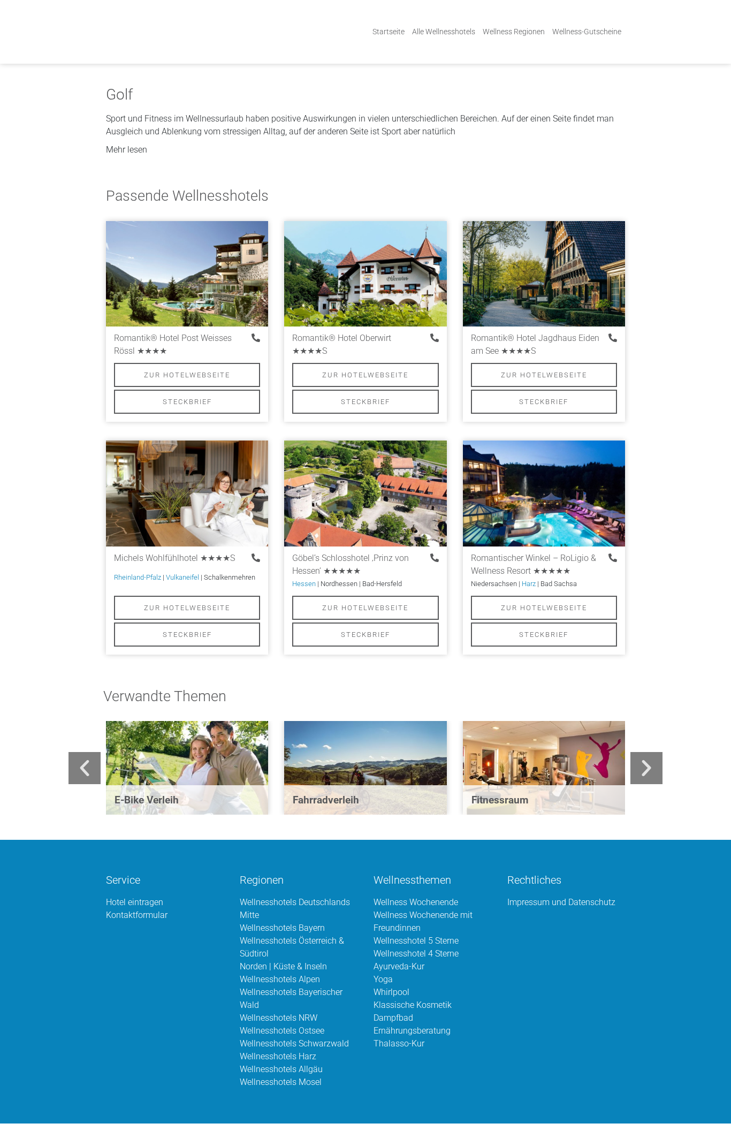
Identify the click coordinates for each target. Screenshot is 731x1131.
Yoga (383, 979)
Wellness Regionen (514, 31)
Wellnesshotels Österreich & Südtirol (292, 947)
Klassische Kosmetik (413, 1005)
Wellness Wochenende (416, 902)
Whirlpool (391, 992)
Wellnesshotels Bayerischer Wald (291, 998)
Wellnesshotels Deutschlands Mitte (295, 908)
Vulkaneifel (182, 577)
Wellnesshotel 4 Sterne (416, 953)
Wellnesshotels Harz (278, 1056)
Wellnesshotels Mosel (281, 1082)
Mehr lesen (126, 150)
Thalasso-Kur (399, 1043)
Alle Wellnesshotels (443, 31)
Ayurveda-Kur (399, 966)
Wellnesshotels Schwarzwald (294, 1043)
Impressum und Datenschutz (561, 902)
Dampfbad (393, 1018)
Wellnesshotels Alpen (280, 979)
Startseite (388, 31)
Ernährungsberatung (412, 1031)
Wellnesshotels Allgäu (281, 1069)
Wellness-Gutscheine (586, 31)
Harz (529, 584)
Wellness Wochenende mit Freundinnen (423, 921)
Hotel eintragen (134, 902)
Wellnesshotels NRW (278, 1018)
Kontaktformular (136, 915)
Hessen (304, 584)
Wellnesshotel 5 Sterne (416, 941)
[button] (365, 150)
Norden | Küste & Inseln (283, 966)
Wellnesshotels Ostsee (282, 1031)
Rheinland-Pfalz (137, 577)
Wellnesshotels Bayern (282, 928)
